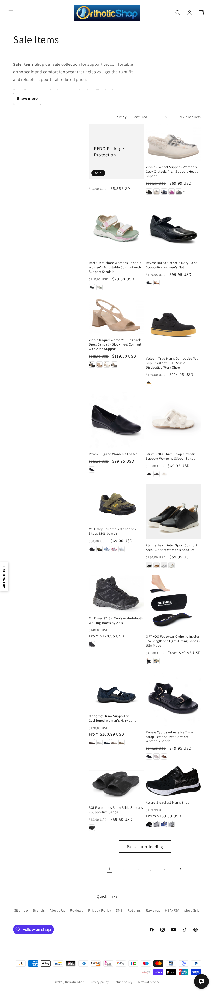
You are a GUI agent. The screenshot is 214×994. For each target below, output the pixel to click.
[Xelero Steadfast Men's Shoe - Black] (149, 824)
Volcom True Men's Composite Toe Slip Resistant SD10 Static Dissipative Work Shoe (172, 363)
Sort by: (121, 117)
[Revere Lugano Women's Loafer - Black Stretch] (92, 469)
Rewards (153, 910)
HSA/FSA (172, 910)
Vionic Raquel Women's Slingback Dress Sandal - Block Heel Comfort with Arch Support (115, 344)
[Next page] (180, 869)
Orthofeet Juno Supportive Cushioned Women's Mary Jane (112, 718)
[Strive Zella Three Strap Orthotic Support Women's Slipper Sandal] (173, 420)
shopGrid (192, 910)
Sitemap (21, 910)
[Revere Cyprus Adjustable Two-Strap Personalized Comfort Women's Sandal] (173, 698)
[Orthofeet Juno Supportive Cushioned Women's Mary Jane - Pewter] (114, 742)
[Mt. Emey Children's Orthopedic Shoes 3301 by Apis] (116, 503)
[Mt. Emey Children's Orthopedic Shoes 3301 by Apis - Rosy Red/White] (114, 549)
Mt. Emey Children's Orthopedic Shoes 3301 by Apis (113, 531)
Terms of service (148, 982)
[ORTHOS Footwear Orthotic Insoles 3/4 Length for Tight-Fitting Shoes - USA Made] (173, 602)
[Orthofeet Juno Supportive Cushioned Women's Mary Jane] (116, 690)
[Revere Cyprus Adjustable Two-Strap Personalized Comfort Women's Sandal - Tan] (164, 756)
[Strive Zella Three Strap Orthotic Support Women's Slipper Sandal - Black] (149, 474)
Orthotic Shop (74, 982)
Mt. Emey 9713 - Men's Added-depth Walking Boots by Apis (116, 620)
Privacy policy (99, 982)
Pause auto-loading (145, 846)
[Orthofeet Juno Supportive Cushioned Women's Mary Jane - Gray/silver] (99, 742)
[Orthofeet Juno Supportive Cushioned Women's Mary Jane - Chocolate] (92, 742)
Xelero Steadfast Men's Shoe (167, 802)
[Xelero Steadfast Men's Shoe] (173, 781)
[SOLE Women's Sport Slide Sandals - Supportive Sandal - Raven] (92, 827)
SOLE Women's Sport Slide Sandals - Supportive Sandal (116, 810)
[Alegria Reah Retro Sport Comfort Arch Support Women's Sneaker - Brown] (156, 565)
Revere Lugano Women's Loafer (113, 454)
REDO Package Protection (109, 151)
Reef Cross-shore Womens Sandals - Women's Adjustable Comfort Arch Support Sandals (116, 267)
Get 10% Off (4, 577)
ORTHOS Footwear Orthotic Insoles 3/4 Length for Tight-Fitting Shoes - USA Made (173, 641)
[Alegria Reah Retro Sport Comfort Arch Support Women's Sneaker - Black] (149, 565)
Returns (134, 910)
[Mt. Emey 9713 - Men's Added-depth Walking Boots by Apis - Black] (92, 644)
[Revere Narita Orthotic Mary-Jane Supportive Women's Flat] (173, 228)
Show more (27, 98)
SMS (119, 910)
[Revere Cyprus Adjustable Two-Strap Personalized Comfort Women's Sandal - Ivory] (156, 756)
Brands (39, 910)
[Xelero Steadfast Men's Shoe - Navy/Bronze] (164, 824)
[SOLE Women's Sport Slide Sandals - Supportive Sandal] (116, 783)
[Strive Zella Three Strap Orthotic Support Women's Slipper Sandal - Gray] (156, 474)
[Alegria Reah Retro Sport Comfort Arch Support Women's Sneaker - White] (171, 565)
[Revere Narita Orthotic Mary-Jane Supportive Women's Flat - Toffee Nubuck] (156, 283)
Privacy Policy (99, 910)
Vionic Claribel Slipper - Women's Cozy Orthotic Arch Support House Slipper (172, 171)
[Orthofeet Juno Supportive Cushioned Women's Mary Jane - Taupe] (121, 742)
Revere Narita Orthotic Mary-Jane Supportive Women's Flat (171, 265)
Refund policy (123, 982)
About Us (57, 910)
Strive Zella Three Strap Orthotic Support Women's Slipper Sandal (171, 456)
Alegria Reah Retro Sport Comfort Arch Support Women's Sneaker (171, 547)
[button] (11, 13)
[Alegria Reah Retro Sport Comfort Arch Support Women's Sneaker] (173, 511)
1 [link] (110, 869)
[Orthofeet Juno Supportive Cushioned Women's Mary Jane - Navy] (107, 742)
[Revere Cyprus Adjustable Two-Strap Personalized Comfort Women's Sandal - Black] (149, 756)
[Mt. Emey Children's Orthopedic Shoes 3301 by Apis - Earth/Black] (99, 549)
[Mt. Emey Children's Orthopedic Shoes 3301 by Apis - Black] (92, 549)
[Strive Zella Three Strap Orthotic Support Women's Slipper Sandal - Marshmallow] (164, 474)
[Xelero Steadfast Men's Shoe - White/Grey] (171, 824)
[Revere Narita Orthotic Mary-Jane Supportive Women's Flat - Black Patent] (149, 283)
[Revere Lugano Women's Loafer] (116, 420)
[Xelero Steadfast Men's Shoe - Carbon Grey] (156, 824)
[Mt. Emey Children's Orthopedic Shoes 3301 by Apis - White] (121, 549)
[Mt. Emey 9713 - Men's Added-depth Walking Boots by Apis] (116, 593)
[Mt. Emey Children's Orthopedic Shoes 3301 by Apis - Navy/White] (107, 549)
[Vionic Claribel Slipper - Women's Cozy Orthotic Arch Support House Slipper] (173, 142)
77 (166, 868)
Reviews (76, 910)
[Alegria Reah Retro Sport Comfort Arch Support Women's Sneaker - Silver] (164, 565)
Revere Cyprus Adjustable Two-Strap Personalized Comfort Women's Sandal (169, 736)
